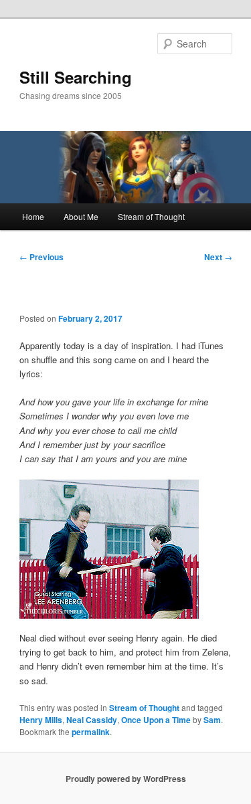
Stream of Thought (151, 216)
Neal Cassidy (91, 720)
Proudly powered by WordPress (126, 779)
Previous (41, 257)
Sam (212, 720)
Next (218, 257)
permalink (91, 732)
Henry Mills (40, 720)
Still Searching (75, 77)
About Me (81, 216)
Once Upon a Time (156, 720)
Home (33, 216)
